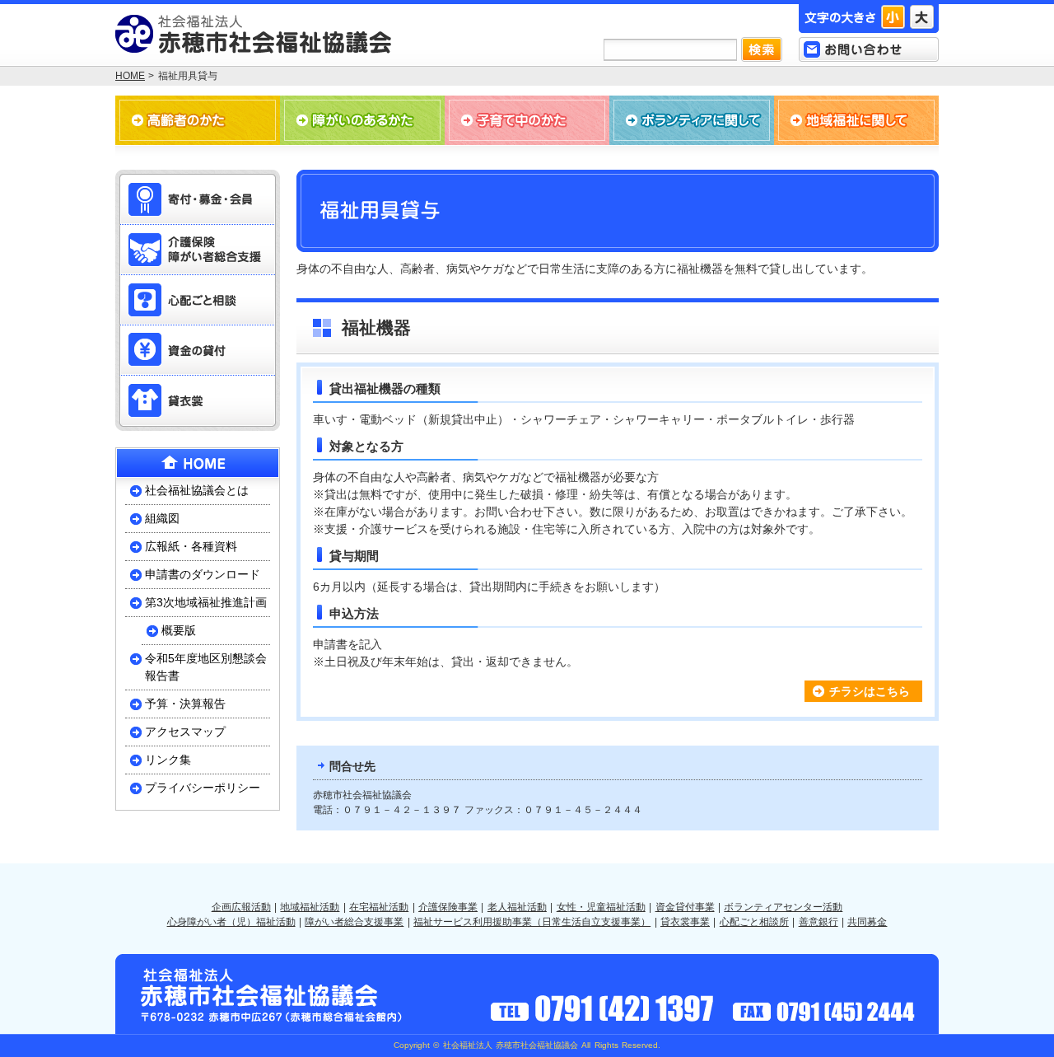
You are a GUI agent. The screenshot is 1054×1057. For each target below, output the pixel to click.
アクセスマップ (185, 731)
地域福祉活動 (309, 907)
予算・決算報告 (185, 703)
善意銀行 (818, 922)
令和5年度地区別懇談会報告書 (206, 667)
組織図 (162, 518)
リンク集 (168, 759)
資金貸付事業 (685, 907)
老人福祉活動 (517, 907)
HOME (130, 76)
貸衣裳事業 (685, 922)
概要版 (178, 630)
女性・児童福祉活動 (601, 907)
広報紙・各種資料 (191, 546)
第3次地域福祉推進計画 (206, 602)
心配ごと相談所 (754, 922)
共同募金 (867, 922)
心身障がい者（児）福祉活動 (231, 922)
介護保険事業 (448, 907)
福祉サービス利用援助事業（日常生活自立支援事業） (532, 922)
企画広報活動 (241, 907)
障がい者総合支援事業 (354, 922)
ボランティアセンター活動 (783, 907)
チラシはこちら (869, 691)
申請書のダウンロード (202, 574)
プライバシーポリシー (202, 787)
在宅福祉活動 (378, 907)
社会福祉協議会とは (197, 490)
